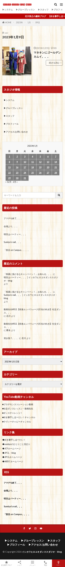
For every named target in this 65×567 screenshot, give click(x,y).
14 (55, 162)
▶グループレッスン (25, 9)
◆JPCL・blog (9, 453)
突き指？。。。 (11, 338)
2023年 (19, 22)
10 (25, 162)
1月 (29, 22)
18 (32, 167)
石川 (8, 316)
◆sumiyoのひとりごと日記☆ (16, 444)
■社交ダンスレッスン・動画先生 (17, 408)
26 (40, 172)
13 (48, 162)
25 (32, 172)
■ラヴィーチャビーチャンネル (16, 421)
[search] (59, 195)
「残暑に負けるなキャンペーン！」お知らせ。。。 (28, 274)
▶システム (7, 9)
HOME (8, 22)
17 (25, 167)
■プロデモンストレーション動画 (17, 404)
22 (9, 172)
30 (17, 178)
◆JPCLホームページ (12, 457)
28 (55, 172)
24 (25, 172)
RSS (6, 472)
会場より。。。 (11, 226)
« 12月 (8, 182)
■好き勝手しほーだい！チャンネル (18, 417)
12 (40, 162)
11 (32, 162)
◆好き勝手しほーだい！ (14, 439)
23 (17, 172)
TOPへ (58, 565)
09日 (37, 22)
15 (9, 167)
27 (48, 172)
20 (48, 167)
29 (9, 178)
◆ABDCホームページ (12, 461)
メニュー (32, 565)
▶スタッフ (43, 9)
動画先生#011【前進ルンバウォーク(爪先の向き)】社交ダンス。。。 (32, 311)
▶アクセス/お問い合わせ (16, 131)
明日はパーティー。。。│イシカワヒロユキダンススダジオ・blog (31, 279)
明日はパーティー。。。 (15, 234)
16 (17, 167)
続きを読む (54, 62)
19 (40, 167)
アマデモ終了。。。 (13, 218)
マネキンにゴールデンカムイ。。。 (47, 54)
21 (55, 167)
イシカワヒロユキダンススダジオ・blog (42, 551)
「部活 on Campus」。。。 (17, 250)
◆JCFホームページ (11, 448)
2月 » (15, 182)
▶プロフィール (11, 123)
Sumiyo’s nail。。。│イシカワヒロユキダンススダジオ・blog (30, 296)
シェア (19, 565)
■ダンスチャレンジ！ (12, 413)
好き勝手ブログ (6, 565)
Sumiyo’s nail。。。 (13, 242)
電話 (45, 565)
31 (25, 178)
